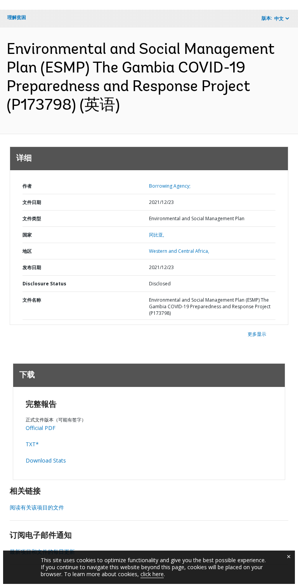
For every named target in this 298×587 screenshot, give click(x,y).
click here (152, 574)
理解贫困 (16, 17)
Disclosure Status (44, 283)
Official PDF (40, 428)
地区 (27, 251)
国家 (27, 234)
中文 (279, 18)
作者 (27, 186)
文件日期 (32, 202)
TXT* (32, 444)
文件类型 (32, 218)
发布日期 (32, 267)
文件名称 (32, 300)
